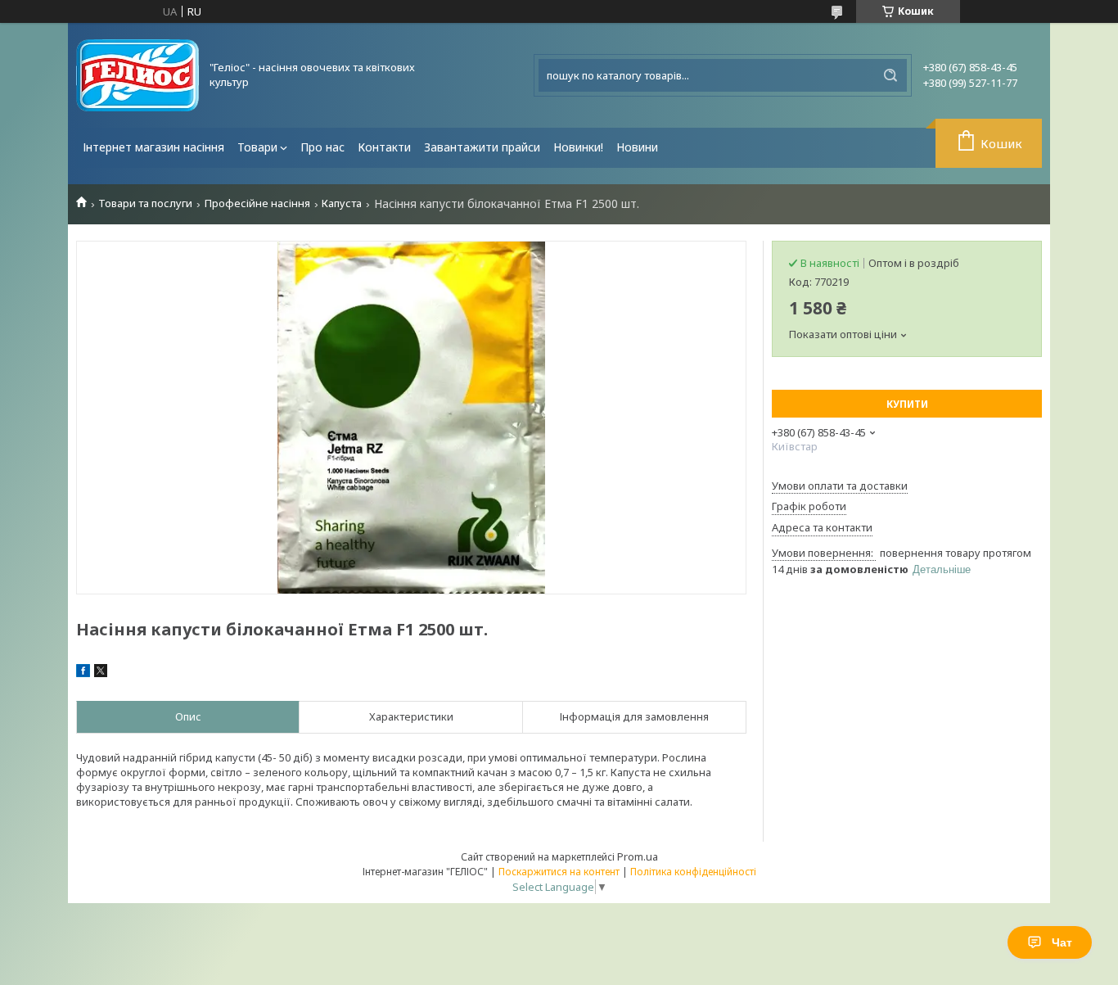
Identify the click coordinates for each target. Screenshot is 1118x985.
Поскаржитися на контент (559, 872)
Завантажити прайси (482, 147)
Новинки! (578, 147)
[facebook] (83, 673)
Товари (257, 147)
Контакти (384, 147)
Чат (1062, 942)
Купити (907, 404)
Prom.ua (637, 856)
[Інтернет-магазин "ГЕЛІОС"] (137, 75)
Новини (637, 147)
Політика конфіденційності (693, 872)
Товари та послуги (145, 203)
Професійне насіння (257, 203)
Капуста (342, 203)
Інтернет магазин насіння (153, 147)
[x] (100, 673)
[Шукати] (890, 75)
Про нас (322, 147)
